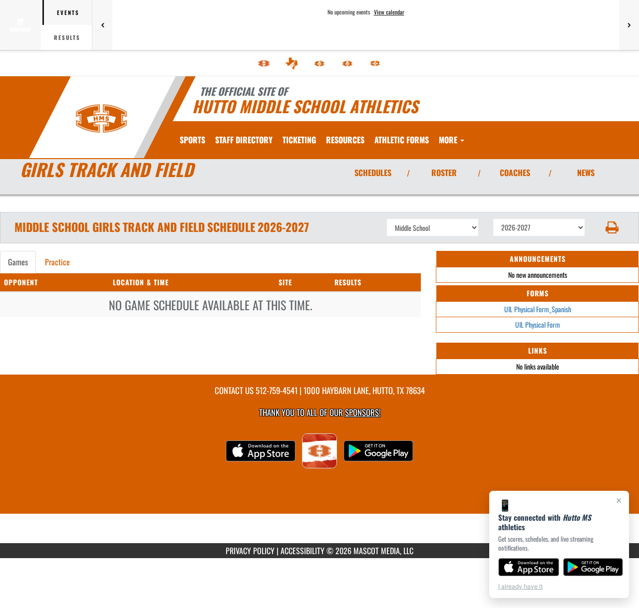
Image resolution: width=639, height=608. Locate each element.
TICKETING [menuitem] (299, 140)
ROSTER (444, 173)
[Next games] (629, 25)
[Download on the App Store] (528, 567)
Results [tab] (67, 37)
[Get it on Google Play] (593, 567)
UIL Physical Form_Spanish (537, 309)
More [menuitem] (449, 140)
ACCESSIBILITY (302, 551)
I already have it (520, 586)
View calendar (389, 12)
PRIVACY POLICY (250, 551)
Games (18, 262)
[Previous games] (102, 25)
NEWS (586, 173)
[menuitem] (264, 63)
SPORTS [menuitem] (192, 140)
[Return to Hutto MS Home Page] (101, 118)
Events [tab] (68, 12)
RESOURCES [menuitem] (345, 140)
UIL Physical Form (537, 324)
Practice (57, 262)
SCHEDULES (372, 173)
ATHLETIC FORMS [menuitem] (401, 140)
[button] (612, 227)
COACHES (515, 173)
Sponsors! (362, 412)
